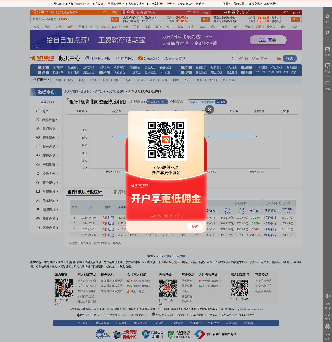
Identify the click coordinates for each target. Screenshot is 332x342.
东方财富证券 (134, 3)
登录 (226, 3)
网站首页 (59, 3)
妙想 (170, 3)
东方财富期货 (154, 3)
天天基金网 (115, 3)
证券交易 (254, 3)
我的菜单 (239, 3)
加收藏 (69, 3)
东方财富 (98, 3)
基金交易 (269, 3)
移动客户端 (81, 3)
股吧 (198, 3)
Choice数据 (184, 3)
